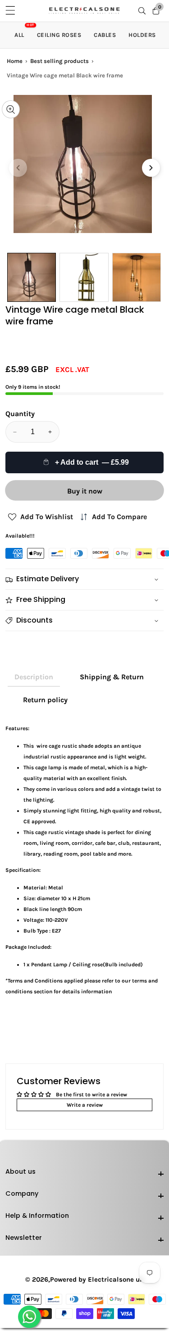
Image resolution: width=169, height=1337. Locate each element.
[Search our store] (143, 11)
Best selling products (59, 61)
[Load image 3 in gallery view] (136, 277)
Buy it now (84, 491)
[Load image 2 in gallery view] (83, 277)
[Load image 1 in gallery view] (31, 277)
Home (15, 61)
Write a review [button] (85, 1105)
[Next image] (151, 168)
